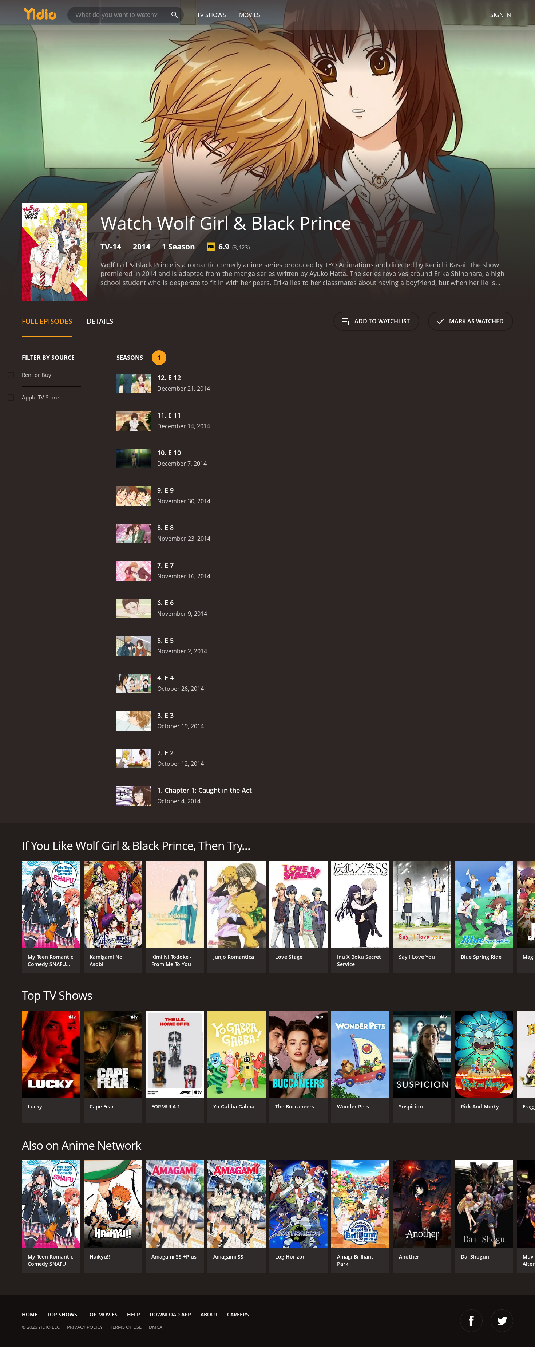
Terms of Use (126, 1327)
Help (133, 1314)
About (209, 1314)
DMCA (155, 1327)
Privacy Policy (85, 1327)
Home (29, 1314)
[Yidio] (40, 16)
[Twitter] (502, 1320)
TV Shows (211, 15)
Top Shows (62, 1314)
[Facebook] (471, 1320)
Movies (249, 15)
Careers (238, 1314)
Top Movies (102, 1314)
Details (100, 321)
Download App (170, 1314)
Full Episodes (47, 321)
